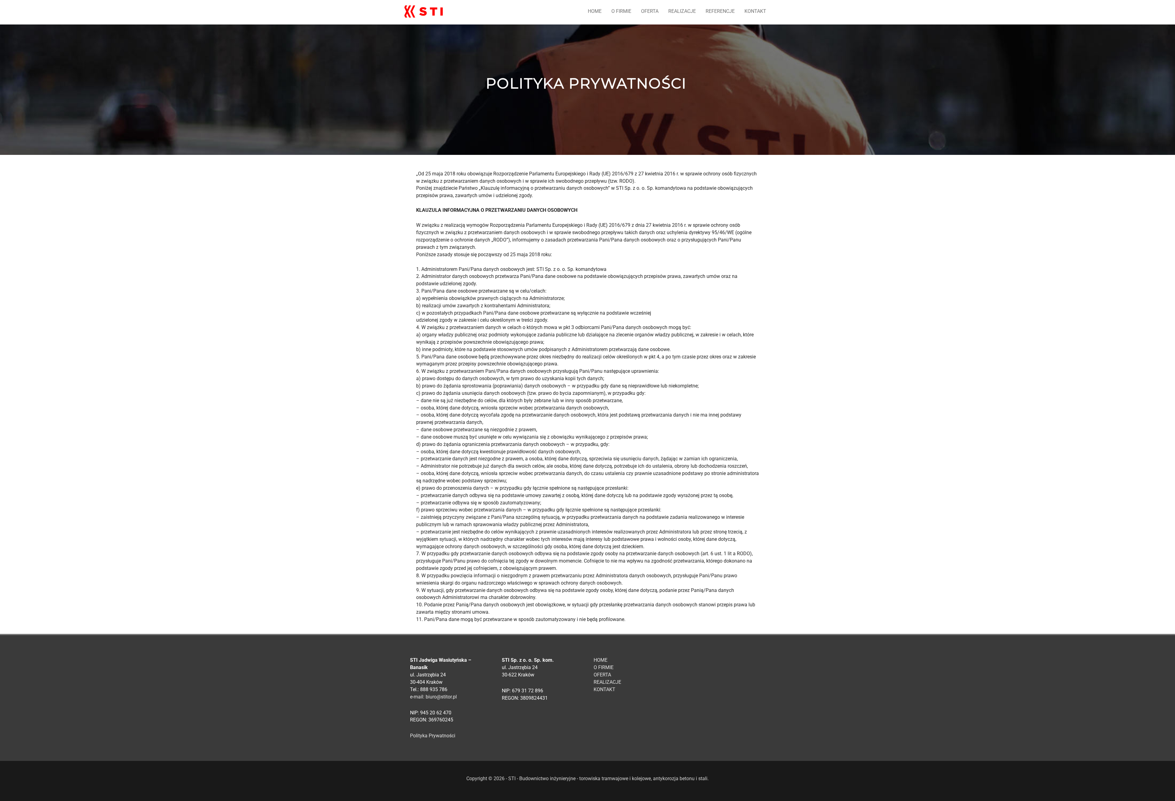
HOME (595, 11)
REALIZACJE (682, 11)
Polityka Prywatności (432, 736)
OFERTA (649, 11)
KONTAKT (755, 11)
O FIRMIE (621, 11)
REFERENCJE (720, 11)
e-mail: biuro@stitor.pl (433, 697)
